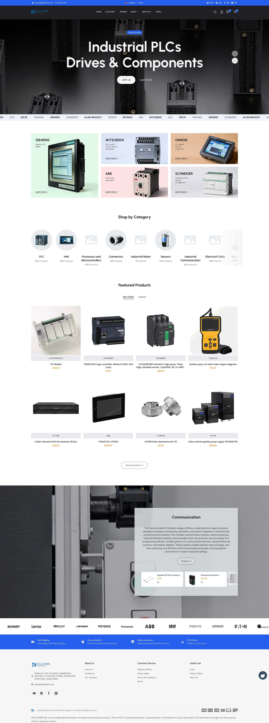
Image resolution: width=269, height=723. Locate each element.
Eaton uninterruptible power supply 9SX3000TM (213, 441)
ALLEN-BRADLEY (56, 358)
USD (140, 3)
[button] (235, 61)
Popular (142, 297)
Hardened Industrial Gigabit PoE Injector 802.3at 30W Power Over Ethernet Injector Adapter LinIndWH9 (212, 575)
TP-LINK (56, 436)
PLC (41, 256)
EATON (213, 436)
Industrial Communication (190, 258)
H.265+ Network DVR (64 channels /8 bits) (56, 441)
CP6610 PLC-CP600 (108, 441)
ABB (108, 436)
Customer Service (146, 663)
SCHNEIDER (108, 358)
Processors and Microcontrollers (91, 258)
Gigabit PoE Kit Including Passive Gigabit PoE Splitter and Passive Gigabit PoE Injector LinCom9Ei (168, 575)
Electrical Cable (215, 256)
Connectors (116, 256)
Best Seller (128, 297)
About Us (89, 663)
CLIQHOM (161, 436)
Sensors (166, 256)
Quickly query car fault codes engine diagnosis (213, 364)
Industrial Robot (141, 256)
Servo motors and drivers (240, 258)
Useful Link (195, 663)
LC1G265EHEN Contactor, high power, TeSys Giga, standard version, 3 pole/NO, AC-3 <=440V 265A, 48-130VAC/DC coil (160, 366)
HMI (66, 256)
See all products (133, 465)
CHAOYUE (213, 358)
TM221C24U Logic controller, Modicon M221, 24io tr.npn (108, 366)
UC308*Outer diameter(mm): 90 (160, 441)
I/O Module (56, 364)
